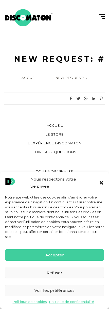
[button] (101, 182)
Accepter (54, 255)
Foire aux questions (55, 152)
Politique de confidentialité (71, 302)
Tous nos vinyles (54, 171)
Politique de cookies (30, 302)
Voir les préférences (54, 290)
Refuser (54, 272)
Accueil (30, 78)
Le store (55, 134)
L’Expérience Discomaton (55, 143)
